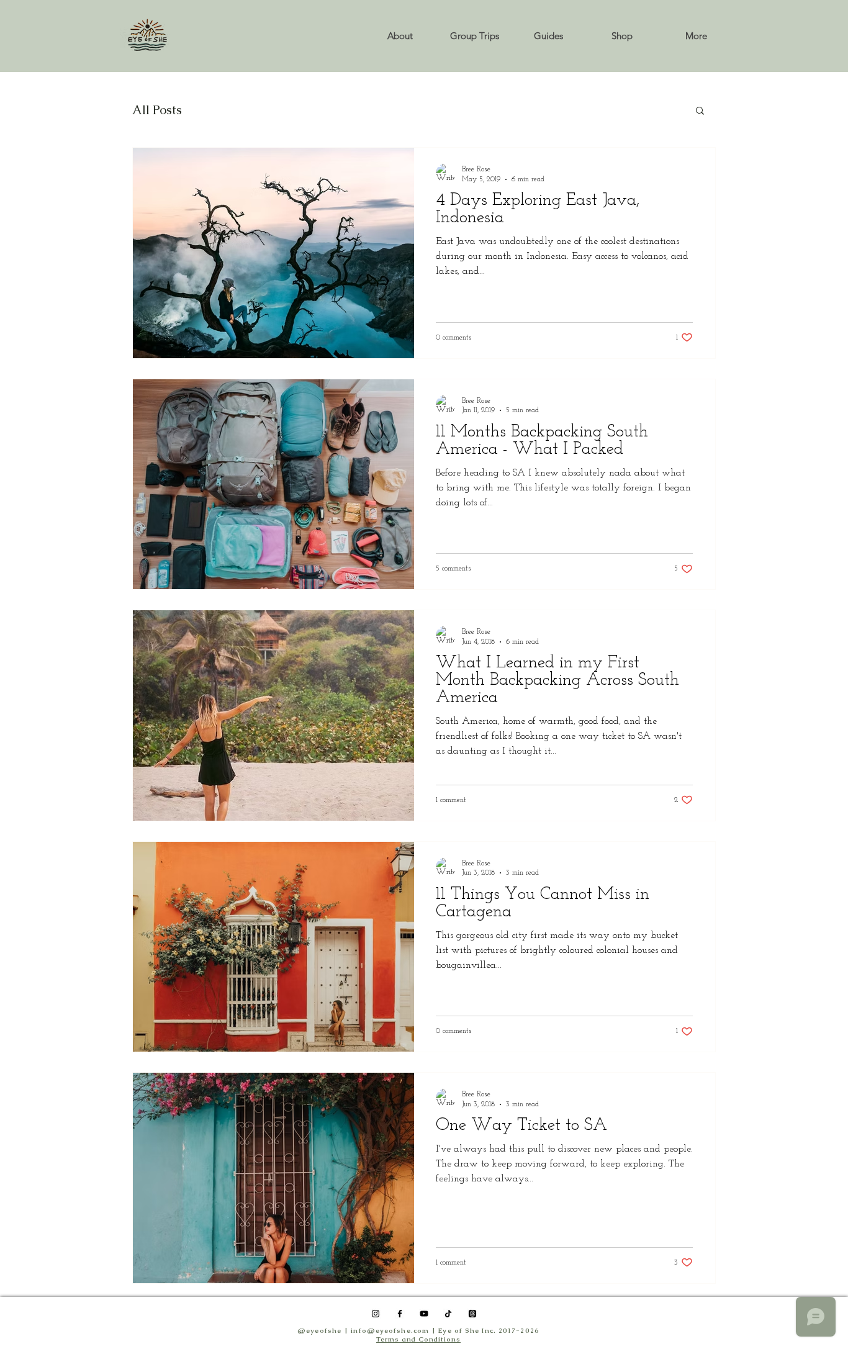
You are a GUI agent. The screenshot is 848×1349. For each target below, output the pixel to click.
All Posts (157, 110)
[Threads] (472, 1314)
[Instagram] (376, 1314)
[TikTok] (448, 1314)
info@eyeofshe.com (390, 1330)
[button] (622, 36)
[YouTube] (424, 1314)
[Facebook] (400, 1314)
